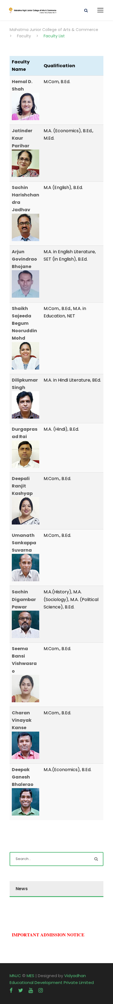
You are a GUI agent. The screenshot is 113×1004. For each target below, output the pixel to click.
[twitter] (20, 990)
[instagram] (40, 990)
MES (30, 975)
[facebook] (11, 990)
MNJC (15, 975)
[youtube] (31, 990)
